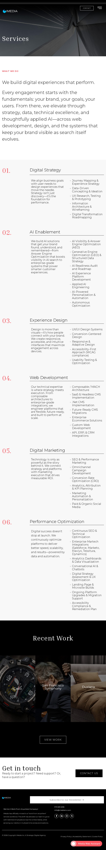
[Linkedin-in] (61, 816)
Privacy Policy (66, 836)
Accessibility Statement (82, 836)
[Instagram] (67, 816)
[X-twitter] (72, 816)
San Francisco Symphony (53, 687)
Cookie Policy (97, 836)
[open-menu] (99, 8)
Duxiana (88, 687)
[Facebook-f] (56, 816)
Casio (18, 689)
